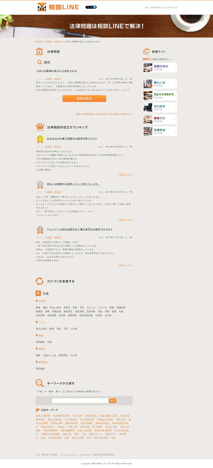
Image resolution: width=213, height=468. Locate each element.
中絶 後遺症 (71, 419)
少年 (84, 433)
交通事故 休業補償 (50, 433)
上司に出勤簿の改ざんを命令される (56, 70)
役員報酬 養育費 (61, 415)
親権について (95, 433)
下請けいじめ (49, 354)
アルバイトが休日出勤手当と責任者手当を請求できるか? (79, 229)
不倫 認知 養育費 (103, 430)
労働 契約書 (91, 415)
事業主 (42, 348)
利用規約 (54, 454)
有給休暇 (79, 311)
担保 (43, 437)
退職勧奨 (121, 307)
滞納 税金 (85, 426)
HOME (39, 41)
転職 (112, 307)
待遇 (49, 341)
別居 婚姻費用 (67, 430)
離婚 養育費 (72, 422)
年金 (121, 311)
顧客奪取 (72, 315)
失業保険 (91, 311)
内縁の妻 (67, 433)
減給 (45, 307)
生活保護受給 (55, 437)
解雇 (38, 307)
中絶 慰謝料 (86, 422)
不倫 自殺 (77, 415)
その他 (108, 315)
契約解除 (40, 341)
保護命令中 (111, 433)
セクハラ (91, 307)
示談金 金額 (57, 422)
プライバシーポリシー (69, 454)
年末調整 (40, 315)
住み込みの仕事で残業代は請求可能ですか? (72, 138)
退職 (47, 311)
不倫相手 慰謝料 (105, 419)
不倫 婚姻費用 (50, 430)
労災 (82, 307)
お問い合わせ (86, 454)
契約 (113, 437)
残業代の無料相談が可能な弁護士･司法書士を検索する (103, 113)
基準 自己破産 (101, 437)
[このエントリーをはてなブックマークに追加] (94, 6)
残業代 (58, 41)
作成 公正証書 (84, 430)
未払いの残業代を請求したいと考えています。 (74, 184)
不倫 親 (61, 426)
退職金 (39, 311)
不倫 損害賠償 (87, 419)
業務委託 (43, 361)
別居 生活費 (78, 437)
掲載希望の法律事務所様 (103, 454)
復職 (114, 311)
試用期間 (51, 315)
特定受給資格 (86, 315)
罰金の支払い (47, 426)
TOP (38, 454)
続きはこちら (126, 174)
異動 (75, 307)
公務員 (98, 315)
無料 (67, 437)
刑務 (76, 433)
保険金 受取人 (102, 422)
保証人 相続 (111, 426)
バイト (42, 321)
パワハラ (102, 307)
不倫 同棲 (72, 426)
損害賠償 (56, 311)
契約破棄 (40, 368)
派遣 (41, 335)
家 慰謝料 (98, 426)
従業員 (48, 41)
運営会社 (45, 454)
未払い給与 (55, 307)
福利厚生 (68, 311)
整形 (89, 437)
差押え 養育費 (43, 415)
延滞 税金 (121, 419)
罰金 (100, 311)
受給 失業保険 (55, 419)
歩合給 (62, 315)
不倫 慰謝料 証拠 (108, 415)
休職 (107, 311)
